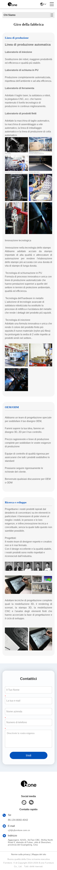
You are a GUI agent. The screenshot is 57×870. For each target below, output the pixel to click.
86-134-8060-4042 (18, 820)
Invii (28, 755)
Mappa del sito (39, 854)
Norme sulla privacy (20, 854)
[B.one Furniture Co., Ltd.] (12, 4)
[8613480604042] (24, 802)
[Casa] (28, 787)
